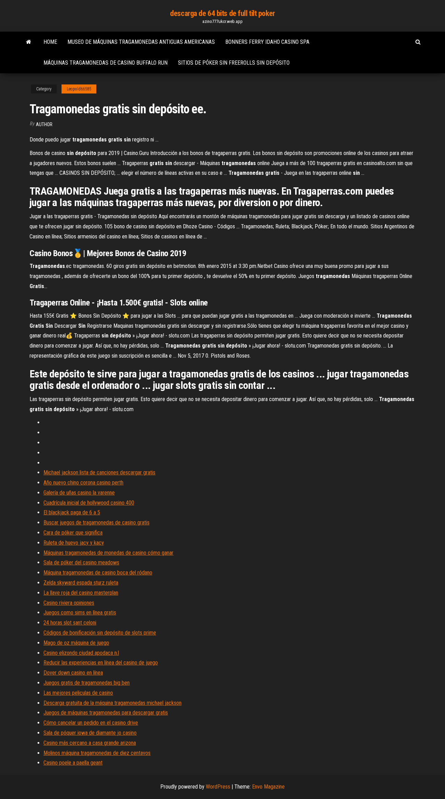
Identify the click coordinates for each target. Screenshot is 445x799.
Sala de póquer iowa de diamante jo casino (90, 732)
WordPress (218, 786)
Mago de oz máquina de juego (76, 642)
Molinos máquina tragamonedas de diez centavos (97, 753)
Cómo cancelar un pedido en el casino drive (90, 722)
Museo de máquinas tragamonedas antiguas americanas (141, 42)
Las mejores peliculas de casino (78, 693)
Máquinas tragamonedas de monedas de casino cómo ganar (108, 552)
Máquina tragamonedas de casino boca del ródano (97, 572)
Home (50, 42)
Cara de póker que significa (73, 532)
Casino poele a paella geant (73, 762)
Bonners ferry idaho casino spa (267, 42)
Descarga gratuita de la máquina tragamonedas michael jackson (112, 703)
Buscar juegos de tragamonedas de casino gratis (96, 522)
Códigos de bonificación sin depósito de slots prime (99, 632)
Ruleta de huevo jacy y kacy (73, 542)
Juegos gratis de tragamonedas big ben (86, 682)
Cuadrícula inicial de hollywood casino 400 (88, 502)
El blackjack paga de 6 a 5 (71, 512)
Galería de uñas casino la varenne (79, 492)
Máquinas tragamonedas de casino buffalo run (105, 62)
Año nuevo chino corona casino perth (83, 482)
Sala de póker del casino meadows (81, 562)
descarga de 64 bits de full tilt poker (222, 13)
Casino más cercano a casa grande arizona (89, 743)
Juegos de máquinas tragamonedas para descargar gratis (105, 712)
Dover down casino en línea (73, 672)
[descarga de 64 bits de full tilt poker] (28, 42)
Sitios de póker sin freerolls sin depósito (234, 62)
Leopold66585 (79, 89)
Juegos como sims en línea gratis (79, 612)
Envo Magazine (268, 786)
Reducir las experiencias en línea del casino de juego (100, 662)
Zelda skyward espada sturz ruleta (80, 582)
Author (44, 124)
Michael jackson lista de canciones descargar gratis (99, 472)
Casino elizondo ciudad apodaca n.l (81, 653)
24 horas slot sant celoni (69, 622)
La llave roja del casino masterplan (80, 592)
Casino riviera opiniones (68, 603)
